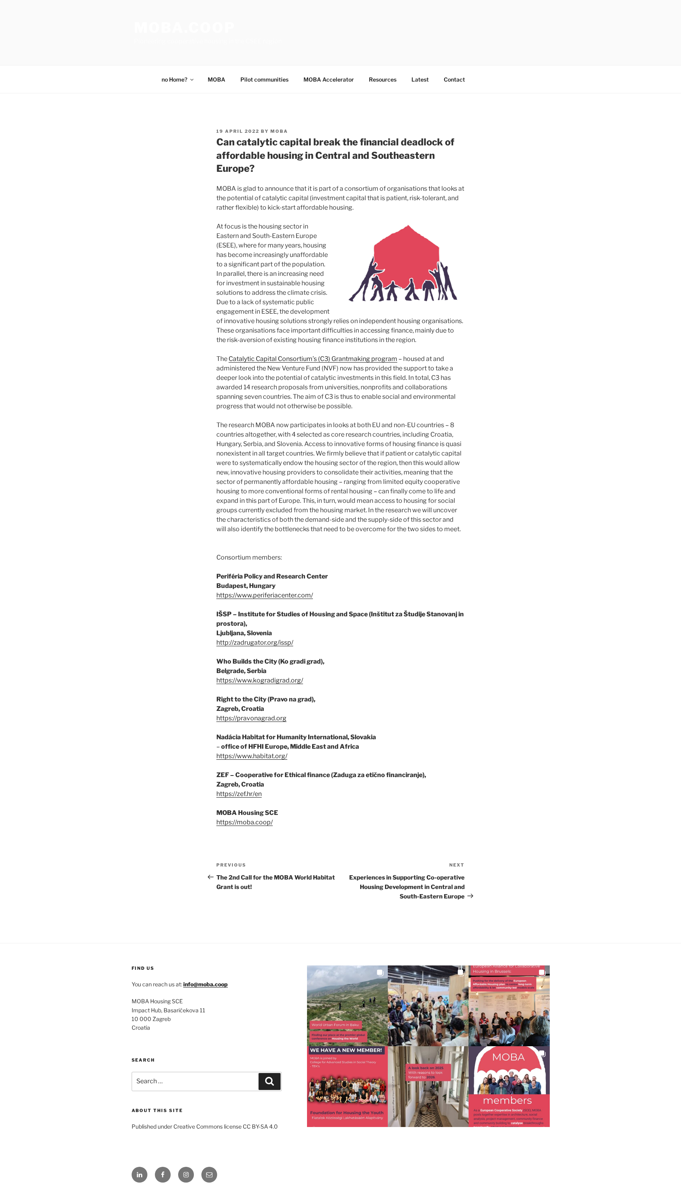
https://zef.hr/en (239, 794)
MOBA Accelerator (328, 79)
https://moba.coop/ (244, 822)
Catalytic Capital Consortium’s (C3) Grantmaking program (313, 359)
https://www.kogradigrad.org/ (259, 680)
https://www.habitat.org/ (251, 756)
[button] (347, 1005)
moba (279, 131)
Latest (420, 79)
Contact (454, 79)
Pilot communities (264, 79)
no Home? (174, 79)
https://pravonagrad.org (251, 718)
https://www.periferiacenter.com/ (264, 595)
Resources (382, 79)
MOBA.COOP (185, 27)
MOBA (216, 79)
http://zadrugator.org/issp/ (254, 642)
